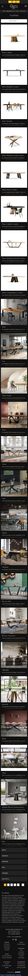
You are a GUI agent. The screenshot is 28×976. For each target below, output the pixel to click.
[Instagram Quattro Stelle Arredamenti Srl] (15, 939)
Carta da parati (21, 967)
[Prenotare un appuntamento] (14, 2)
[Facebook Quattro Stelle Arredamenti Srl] (12, 939)
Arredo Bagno (21, 944)
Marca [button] (4, 850)
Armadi (21, 956)
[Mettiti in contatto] (10, 2)
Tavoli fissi (22, 11)
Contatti (6, 949)
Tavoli (17, 11)
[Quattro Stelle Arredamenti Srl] (14, 6)
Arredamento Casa (10, 11)
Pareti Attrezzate (6, 965)
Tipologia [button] (5, 873)
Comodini (21, 952)
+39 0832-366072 (15, 934)
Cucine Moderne (6, 956)
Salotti (21, 942)
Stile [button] (3, 867)
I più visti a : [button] (5, 879)
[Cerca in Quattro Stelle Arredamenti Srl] (2, 6)
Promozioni (7, 946)
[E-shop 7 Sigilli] (18, 2)
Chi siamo (7, 944)
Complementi (21, 965)
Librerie (7, 964)
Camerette (21, 957)
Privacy (2, 975)
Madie (7, 967)
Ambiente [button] (5, 856)
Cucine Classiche (7, 957)
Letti (21, 950)
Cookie (7, 975)
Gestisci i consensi (16, 975)
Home (4, 11)
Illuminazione (21, 964)
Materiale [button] (5, 861)
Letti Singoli (21, 954)
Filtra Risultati (13, 21)
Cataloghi (7, 948)
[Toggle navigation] (26, 6)
